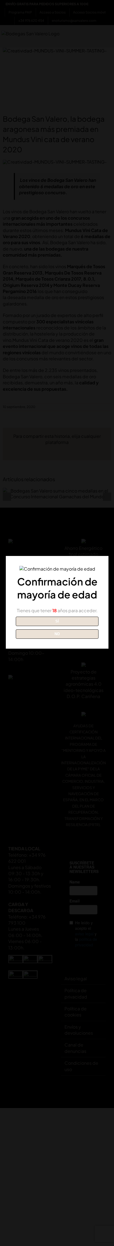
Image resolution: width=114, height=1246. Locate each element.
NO (57, 634)
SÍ (57, 621)
